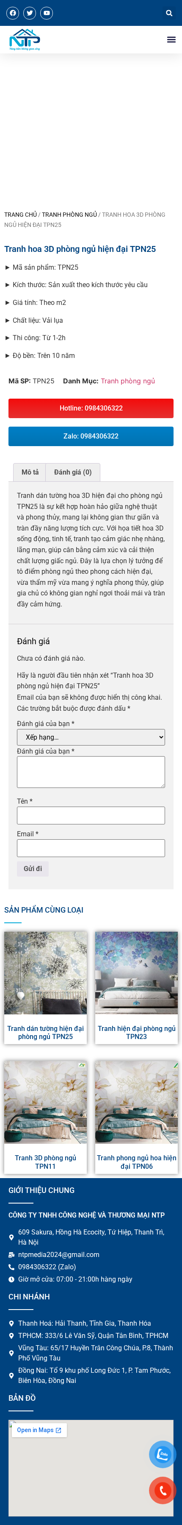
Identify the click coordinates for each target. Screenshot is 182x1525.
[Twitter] (29, 13)
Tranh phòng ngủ (69, 214)
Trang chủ (20, 214)
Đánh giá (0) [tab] (73, 472)
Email (28, 834)
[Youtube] (46, 13)
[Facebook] (12, 13)
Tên (25, 801)
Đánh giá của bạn (45, 724)
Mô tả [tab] (30, 472)
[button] (169, 13)
